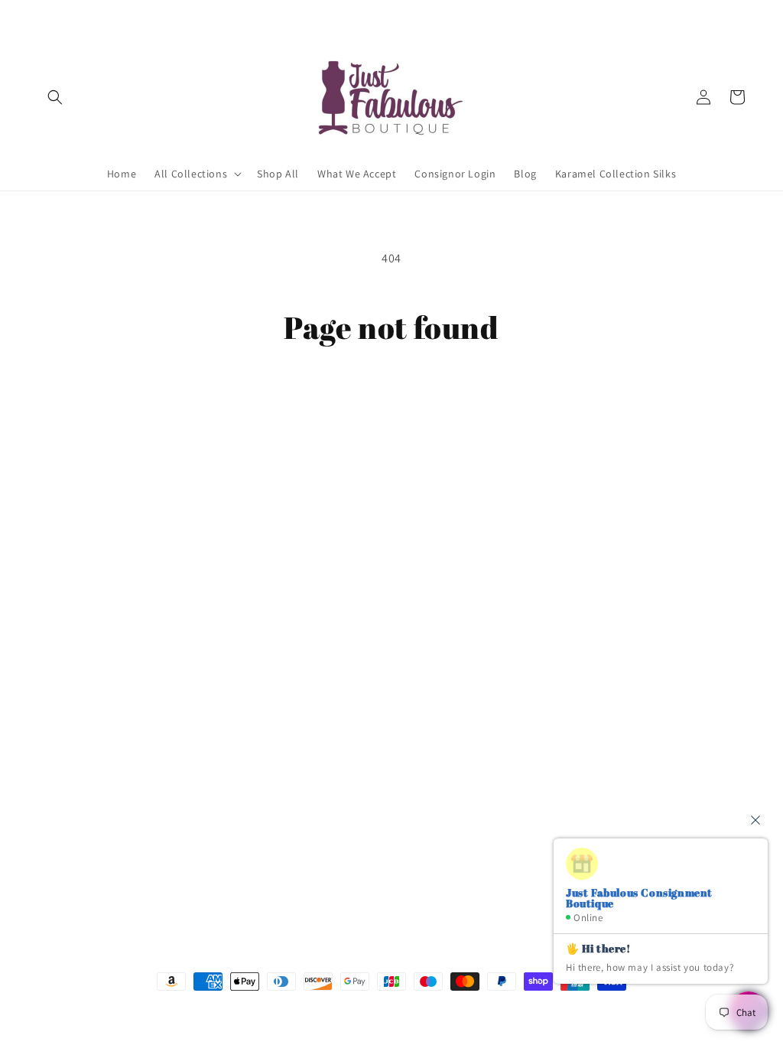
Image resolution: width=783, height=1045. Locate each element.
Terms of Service (78, 739)
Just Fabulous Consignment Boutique (369, 1010)
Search (55, 604)
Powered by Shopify (474, 1010)
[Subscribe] (296, 881)
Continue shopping (391, 403)
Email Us (536, 638)
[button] (55, 97)
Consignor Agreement (92, 658)
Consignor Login (78, 631)
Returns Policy (73, 766)
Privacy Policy (71, 711)
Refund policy (72, 792)
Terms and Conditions (92, 685)
